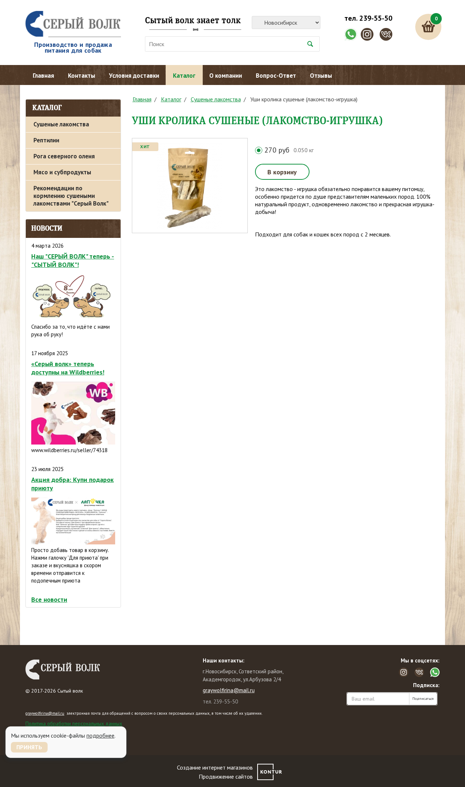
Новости (46, 228)
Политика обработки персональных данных (73, 723)
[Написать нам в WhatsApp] (350, 34)
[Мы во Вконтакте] (386, 34)
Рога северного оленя (64, 156)
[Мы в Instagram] (367, 34)
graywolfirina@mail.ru (229, 690)
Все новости (49, 599)
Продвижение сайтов (226, 776)
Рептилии (46, 140)
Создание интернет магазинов (215, 767)
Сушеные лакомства (61, 124)
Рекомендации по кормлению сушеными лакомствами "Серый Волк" (71, 195)
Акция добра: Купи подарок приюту (72, 483)
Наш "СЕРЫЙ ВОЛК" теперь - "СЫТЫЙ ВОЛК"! (72, 260)
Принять (29, 747)
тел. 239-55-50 (368, 18)
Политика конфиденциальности (60, 730)
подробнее (100, 735)
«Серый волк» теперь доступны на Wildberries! (67, 368)
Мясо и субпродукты (62, 172)
